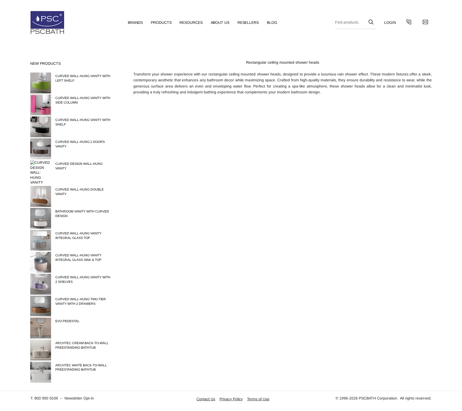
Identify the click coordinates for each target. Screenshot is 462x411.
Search (370, 21)
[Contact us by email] (425, 23)
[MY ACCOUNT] (390, 22)
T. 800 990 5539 (44, 398)
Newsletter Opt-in (79, 398)
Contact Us (206, 399)
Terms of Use (258, 399)
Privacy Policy (231, 399)
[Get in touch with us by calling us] (408, 23)
